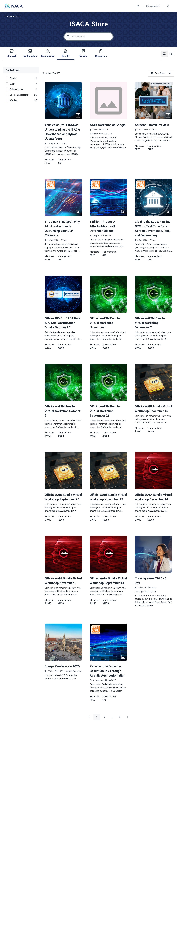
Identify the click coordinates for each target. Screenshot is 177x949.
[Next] (127, 717)
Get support (152, 6)
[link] (153, 575)
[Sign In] (168, 6)
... (112, 717)
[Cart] (138, 6)
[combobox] (161, 73)
